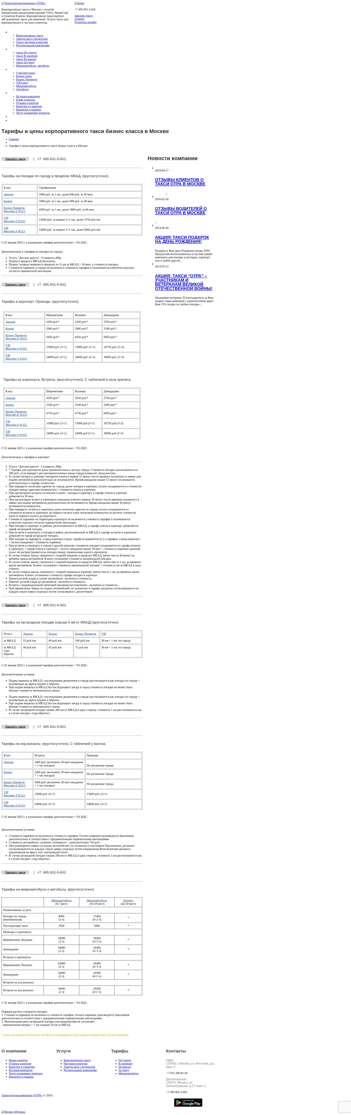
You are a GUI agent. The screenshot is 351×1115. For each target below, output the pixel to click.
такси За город (25, 62)
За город (123, 1070)
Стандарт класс (25, 72)
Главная (14, 139)
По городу (124, 1060)
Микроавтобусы (26, 86)
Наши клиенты (25, 99)
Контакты (16, 116)
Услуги (14, 32)
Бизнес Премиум (26, 79)
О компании (17, 93)
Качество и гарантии (29, 106)
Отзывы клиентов (27, 103)
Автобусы (22, 89)
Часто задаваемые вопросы (33, 112)
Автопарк (16, 69)
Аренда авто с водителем (32, 38)
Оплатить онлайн (86, 22)
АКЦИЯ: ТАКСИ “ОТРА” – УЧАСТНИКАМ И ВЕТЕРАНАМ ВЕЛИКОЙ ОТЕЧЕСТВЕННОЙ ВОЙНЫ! (183, 282)
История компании (28, 96)
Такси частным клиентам (32, 42)
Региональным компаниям (32, 45)
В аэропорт (125, 1063)
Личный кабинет (21, 120)
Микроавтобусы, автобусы (32, 65)
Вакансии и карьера (28, 109)
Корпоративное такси (29, 35)
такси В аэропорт (27, 55)
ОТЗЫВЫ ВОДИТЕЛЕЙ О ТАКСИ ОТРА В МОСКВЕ (181, 210)
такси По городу (26, 52)
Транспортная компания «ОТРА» (22, 1095)
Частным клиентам (75, 1063)
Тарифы (15, 49)
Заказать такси (84, 15)
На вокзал (124, 1066)
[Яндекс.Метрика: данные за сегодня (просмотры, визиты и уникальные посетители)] (13, 1112)
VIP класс (22, 82)
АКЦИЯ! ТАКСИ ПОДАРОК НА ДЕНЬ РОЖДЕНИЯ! (182, 239)
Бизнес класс (24, 76)
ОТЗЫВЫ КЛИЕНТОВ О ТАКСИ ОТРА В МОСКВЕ (180, 181)
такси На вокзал (26, 59)
